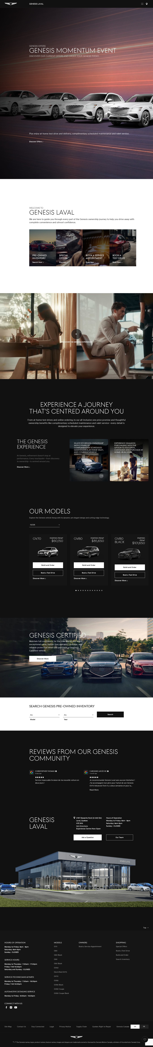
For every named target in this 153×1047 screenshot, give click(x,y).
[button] (68, 99)
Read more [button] (39, 790)
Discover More (42, 659)
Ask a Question (88, 837)
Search (110, 714)
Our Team (120, 837)
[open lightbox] (76, 334)
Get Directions (82, 826)
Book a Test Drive (48, 573)
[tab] (75, 590)
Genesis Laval (36, 4)
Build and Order (47, 565)
